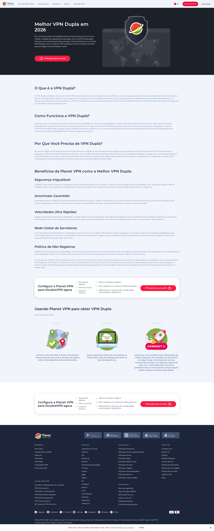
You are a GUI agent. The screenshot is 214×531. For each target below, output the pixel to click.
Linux (84, 491)
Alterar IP (38, 455)
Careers (165, 455)
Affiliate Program (168, 458)
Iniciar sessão (206, 4)
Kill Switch (39, 458)
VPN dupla (39, 462)
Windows (85, 484)
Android (85, 452)
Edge (84, 474)
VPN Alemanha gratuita (44, 498)
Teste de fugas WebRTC (127, 491)
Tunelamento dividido (43, 452)
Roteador (85, 497)
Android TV (86, 504)
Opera (84, 478)
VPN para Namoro (125, 474)
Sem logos (39, 449)
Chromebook (87, 494)
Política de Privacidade (170, 468)
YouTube (79, 512)
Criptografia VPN (41, 465)
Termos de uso (167, 462)
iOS (83, 455)
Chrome (85, 468)
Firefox (84, 471)
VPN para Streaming (126, 449)
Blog (163, 478)
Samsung (85, 458)
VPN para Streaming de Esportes (131, 452)
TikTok (115, 512)
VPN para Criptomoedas (127, 478)
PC (83, 481)
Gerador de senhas (125, 501)
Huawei (84, 462)
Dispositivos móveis (89, 449)
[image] (43, 435)
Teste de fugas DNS (125, 488)
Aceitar (141, 527)
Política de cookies (125, 528)
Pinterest (104, 512)
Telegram (41, 512)
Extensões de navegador (91, 465)
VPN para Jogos (124, 458)
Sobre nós (165, 452)
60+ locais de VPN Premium (46, 504)
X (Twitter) (67, 512)
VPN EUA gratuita (41, 488)
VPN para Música (124, 455)
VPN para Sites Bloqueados (128, 471)
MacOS (84, 487)
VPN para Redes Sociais (127, 462)
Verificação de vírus (125, 495)
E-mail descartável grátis (128, 504)
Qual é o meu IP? (125, 498)
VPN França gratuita (42, 501)
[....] (8, 4)
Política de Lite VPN (169, 471)
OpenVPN (85, 500)
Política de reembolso (170, 465)
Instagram (92, 512)
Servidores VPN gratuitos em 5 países (49, 485)
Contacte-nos (167, 449)
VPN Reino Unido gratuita (45, 491)
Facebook (54, 512)
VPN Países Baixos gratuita (45, 495)
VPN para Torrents (125, 465)
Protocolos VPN (41, 468)
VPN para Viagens (125, 468)
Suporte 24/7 (167, 474)
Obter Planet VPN (190, 4)
